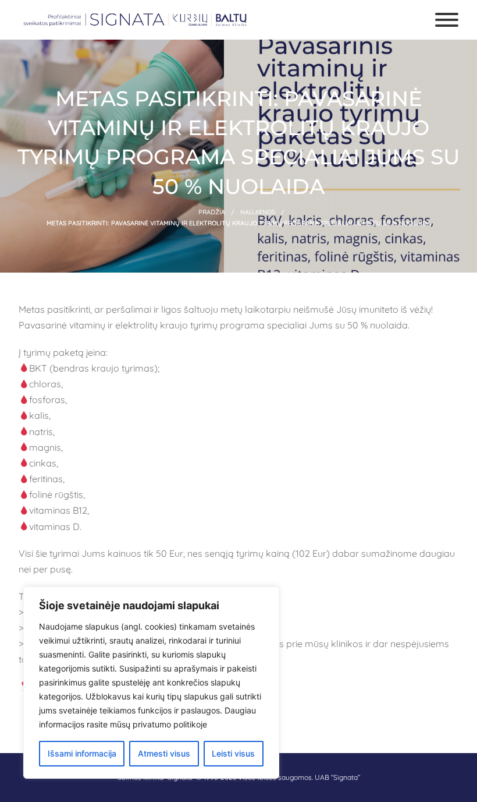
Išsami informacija (82, 753)
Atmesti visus (164, 753)
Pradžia (211, 212)
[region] (151, 683)
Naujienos (257, 212)
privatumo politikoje (170, 724)
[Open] (446, 20)
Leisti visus (233, 753)
